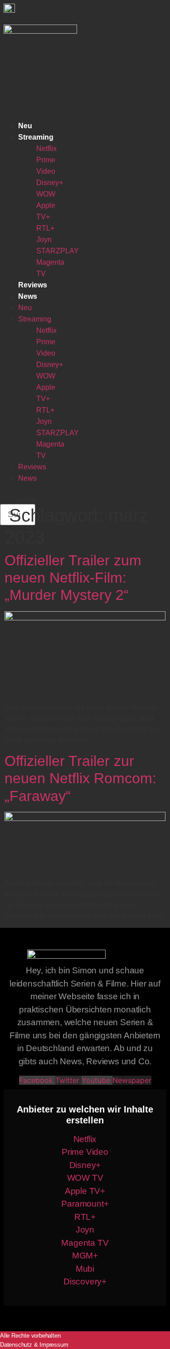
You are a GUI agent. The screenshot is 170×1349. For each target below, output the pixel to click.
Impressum (53, 1344)
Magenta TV (84, 1243)
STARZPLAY (57, 251)
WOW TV (85, 1178)
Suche (25, 499)
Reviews (32, 285)
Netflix (46, 148)
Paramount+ (84, 1203)
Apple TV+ (85, 1191)
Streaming (35, 137)
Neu (25, 126)
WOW (45, 194)
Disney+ (49, 182)
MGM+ (85, 1255)
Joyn (44, 239)
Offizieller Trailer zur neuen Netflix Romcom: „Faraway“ (80, 778)
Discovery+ (85, 1281)
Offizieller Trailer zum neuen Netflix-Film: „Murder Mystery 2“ (73, 578)
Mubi (85, 1268)
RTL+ (45, 228)
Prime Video (85, 1152)
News (27, 296)
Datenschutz (16, 1344)
